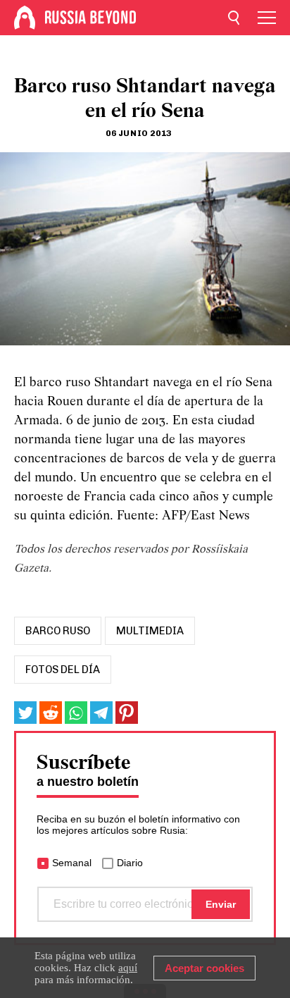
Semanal (72, 862)
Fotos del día (62, 669)
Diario (130, 862)
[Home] (24, 18)
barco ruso (57, 630)
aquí (127, 967)
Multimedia (150, 630)
